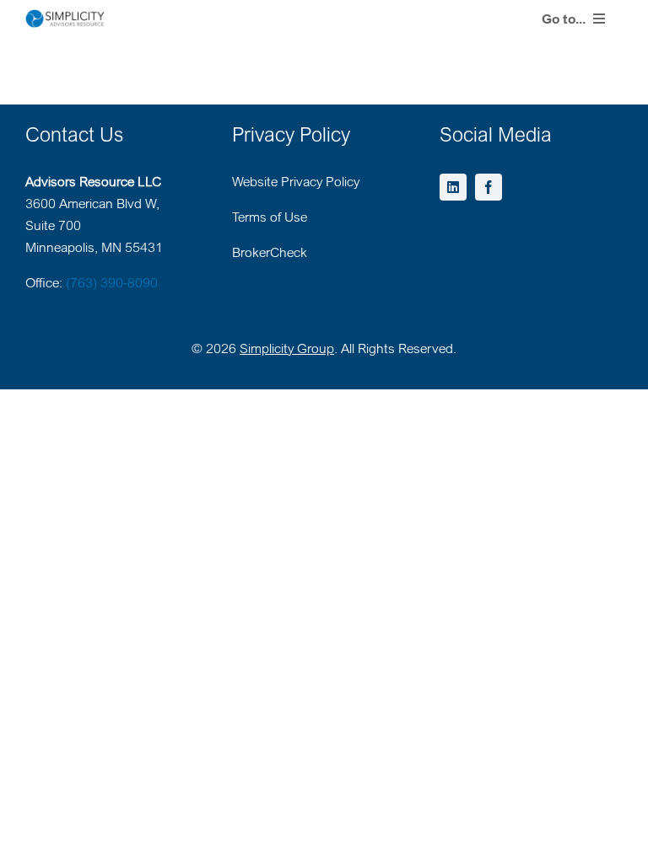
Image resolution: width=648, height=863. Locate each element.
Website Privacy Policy (295, 181)
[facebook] (488, 187)
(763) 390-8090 (112, 282)
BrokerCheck (269, 252)
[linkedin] (453, 187)
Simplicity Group (287, 348)
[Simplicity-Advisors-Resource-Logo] (65, 16)
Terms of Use (269, 216)
